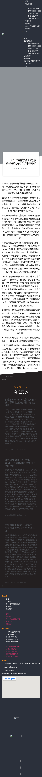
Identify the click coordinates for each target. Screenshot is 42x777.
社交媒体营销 (33, 16)
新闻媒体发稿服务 (12, 642)
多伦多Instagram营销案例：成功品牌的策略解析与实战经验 (21, 402)
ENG (26, 31)
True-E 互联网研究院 (32, 26)
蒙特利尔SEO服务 (12, 639)
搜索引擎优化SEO (34, 11)
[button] (30, 33)
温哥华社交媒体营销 (13, 632)
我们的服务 (29, 4)
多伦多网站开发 (34, 8)
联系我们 (9, 609)
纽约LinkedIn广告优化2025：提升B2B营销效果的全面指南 (20, 463)
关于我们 (28, 29)
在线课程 (28, 21)
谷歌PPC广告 (33, 14)
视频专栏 (28, 24)
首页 (25, 38)
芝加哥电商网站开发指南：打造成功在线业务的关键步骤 (20, 528)
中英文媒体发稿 (34, 19)
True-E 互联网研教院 (13, 604)
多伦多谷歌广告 (11, 637)
